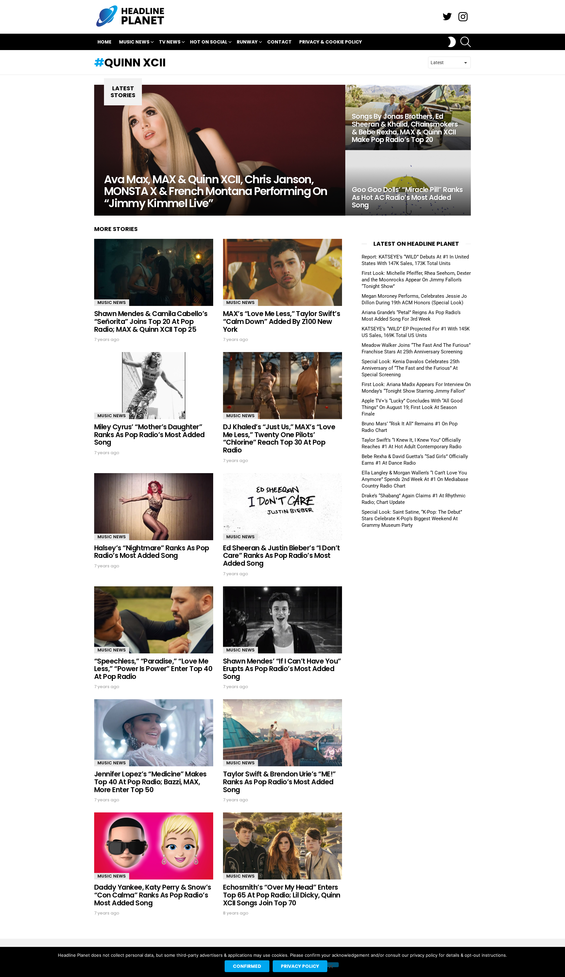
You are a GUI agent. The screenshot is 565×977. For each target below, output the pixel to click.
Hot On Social (208, 42)
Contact (279, 42)
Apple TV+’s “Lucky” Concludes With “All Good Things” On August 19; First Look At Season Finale (412, 407)
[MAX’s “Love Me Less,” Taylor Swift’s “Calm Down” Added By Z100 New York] (282, 272)
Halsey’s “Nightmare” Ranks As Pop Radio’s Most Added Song (151, 551)
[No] (330, 964)
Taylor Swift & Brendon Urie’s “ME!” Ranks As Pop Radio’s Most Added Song (279, 781)
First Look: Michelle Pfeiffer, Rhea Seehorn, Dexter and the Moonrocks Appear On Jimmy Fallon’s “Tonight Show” (416, 279)
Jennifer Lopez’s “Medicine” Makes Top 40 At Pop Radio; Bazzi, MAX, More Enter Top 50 (150, 781)
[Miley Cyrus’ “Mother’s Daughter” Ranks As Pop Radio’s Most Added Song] (153, 385)
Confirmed (247, 966)
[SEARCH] (465, 42)
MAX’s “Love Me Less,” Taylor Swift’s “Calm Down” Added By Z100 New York (281, 321)
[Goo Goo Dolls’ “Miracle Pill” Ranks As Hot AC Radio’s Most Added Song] (408, 183)
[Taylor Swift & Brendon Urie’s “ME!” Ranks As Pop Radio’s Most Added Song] (282, 732)
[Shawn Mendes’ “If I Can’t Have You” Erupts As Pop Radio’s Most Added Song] (282, 619)
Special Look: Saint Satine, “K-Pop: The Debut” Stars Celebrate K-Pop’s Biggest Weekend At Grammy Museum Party (412, 518)
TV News (169, 42)
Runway (247, 42)
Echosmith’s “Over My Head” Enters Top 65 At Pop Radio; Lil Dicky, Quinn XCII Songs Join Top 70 (281, 894)
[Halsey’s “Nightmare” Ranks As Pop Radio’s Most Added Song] (153, 506)
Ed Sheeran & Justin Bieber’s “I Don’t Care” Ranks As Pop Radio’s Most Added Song (281, 555)
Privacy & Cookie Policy (330, 42)
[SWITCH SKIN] (452, 42)
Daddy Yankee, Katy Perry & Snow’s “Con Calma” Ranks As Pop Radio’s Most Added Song (152, 894)
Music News (134, 42)
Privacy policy (300, 966)
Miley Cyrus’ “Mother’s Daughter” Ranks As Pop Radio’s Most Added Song (149, 434)
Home (104, 42)
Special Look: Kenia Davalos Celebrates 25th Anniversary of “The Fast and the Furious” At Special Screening (410, 368)
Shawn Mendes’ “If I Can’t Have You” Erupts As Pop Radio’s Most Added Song (282, 668)
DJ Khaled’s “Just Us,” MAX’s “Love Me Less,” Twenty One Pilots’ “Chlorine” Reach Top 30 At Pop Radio (279, 438)
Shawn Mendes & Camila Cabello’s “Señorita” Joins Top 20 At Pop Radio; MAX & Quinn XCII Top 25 (151, 321)
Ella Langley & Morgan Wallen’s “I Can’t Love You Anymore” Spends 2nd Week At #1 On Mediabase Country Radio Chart (415, 479)
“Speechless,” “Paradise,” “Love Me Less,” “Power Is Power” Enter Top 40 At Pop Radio (153, 668)
